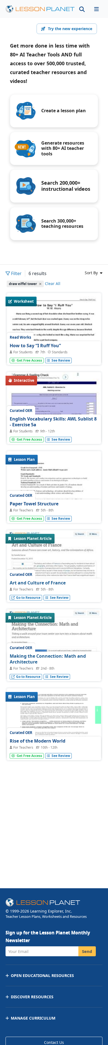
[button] (96, 9)
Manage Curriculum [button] (33, 1018)
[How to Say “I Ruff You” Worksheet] (54, 354)
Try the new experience (70, 28)
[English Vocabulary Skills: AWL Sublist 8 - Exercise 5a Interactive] (54, 407)
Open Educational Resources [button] (42, 975)
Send (87, 951)
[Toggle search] (82, 9)
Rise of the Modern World (37, 741)
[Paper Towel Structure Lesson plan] (54, 512)
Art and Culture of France (38, 583)
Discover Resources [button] (32, 996)
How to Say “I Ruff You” (35, 346)
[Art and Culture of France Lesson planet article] (54, 577)
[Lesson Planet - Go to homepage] (40, 9)
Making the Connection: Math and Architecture (48, 659)
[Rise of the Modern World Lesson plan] (54, 723)
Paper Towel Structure (34, 504)
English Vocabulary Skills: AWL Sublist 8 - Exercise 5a (53, 422)
